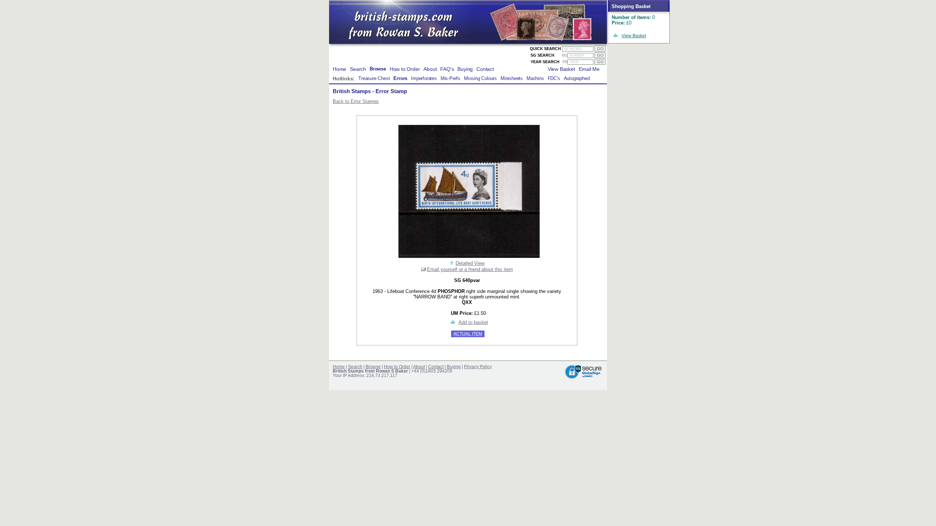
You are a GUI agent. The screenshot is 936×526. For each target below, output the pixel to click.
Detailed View (470, 263)
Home (339, 69)
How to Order (405, 69)
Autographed (577, 78)
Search (358, 69)
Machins (535, 78)
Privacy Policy (478, 367)
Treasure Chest (374, 78)
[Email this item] (423, 269)
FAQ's (447, 69)
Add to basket (473, 322)
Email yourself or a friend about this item (470, 269)
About (430, 69)
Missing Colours (480, 78)
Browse (378, 69)
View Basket (634, 36)
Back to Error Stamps (356, 101)
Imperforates (424, 78)
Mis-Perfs (450, 78)
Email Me (589, 69)
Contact (485, 69)
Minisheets (512, 78)
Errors (400, 78)
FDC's (554, 78)
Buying (465, 69)
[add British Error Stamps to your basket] (453, 322)
